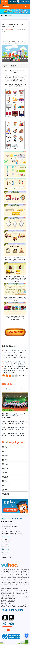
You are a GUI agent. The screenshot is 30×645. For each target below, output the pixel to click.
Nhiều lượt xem (8, 389)
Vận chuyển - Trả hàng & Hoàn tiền (10, 531)
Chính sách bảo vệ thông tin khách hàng (12, 533)
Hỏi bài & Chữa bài (6, 557)
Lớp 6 (6, 468)
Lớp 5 (6, 464)
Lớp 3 (6, 456)
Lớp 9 (6, 481)
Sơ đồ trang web (5, 546)
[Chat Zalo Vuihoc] (26, 636)
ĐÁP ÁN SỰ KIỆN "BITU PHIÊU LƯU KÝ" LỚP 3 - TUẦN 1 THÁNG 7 (15, 422)
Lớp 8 (6, 477)
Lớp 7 (6, 473)
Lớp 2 (6, 451)
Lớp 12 (6, 494)
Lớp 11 (6, 490)
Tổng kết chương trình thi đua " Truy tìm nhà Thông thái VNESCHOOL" (13, 415)
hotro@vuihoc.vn (9, 524)
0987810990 (14, 526)
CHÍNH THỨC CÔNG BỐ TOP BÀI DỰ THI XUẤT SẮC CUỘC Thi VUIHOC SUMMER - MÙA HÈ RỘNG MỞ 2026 (16, 370)
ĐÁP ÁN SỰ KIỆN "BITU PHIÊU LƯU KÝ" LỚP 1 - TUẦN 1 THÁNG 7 (15, 435)
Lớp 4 (6, 460)
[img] (15, 11)
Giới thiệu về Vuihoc (6, 539)
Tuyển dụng (4, 544)
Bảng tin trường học (6, 552)
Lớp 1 (6, 447)
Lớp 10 (6, 485)
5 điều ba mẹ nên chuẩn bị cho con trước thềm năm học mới (15, 352)
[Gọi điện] (26, 641)
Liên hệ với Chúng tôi (6, 541)
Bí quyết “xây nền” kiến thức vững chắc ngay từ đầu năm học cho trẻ (16, 357)
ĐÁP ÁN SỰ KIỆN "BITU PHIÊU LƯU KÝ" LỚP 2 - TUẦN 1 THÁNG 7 (15, 428)
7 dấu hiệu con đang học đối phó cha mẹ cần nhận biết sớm (15, 363)
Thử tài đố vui (4, 554)
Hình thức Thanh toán (7, 528)
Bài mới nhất (21, 389)
